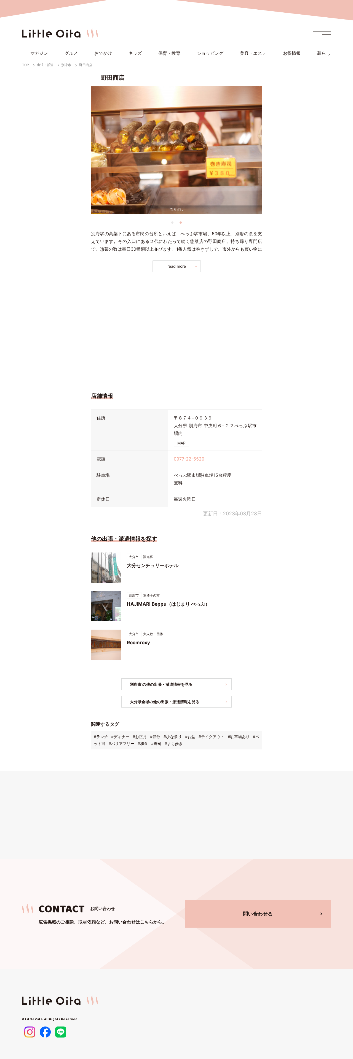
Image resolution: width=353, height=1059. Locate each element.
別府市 (66, 65)
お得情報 (292, 53)
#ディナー (120, 736)
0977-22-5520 (189, 459)
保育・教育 (169, 53)
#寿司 (156, 743)
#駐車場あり (239, 736)
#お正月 (140, 736)
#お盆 (190, 736)
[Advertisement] (176, 330)
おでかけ (103, 53)
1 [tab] (172, 222)
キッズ (135, 53)
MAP (181, 443)
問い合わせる (258, 914)
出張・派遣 (45, 65)
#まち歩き (174, 743)
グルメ (71, 53)
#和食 (143, 743)
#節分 (155, 736)
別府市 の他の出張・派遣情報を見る (161, 684)
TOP (25, 65)
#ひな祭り (172, 736)
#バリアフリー (121, 743)
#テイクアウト (211, 736)
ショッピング (210, 53)
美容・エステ (253, 53)
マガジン (39, 53)
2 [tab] (181, 222)
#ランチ (101, 736)
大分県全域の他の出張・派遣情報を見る (164, 701)
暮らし (323, 53)
